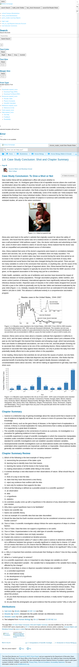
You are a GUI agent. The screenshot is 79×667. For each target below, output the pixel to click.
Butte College (13, 171)
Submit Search (5, 39)
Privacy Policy (33, 662)
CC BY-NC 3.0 (51, 619)
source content (20, 629)
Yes (23, 648)
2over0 (16, 614)
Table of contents (69, 175)
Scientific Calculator (10, 103)
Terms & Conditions (44, 662)
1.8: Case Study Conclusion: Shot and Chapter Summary (30, 625)
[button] (7, 117)
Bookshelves (23, 154)
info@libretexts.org (23, 664)
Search (5, 149)
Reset (3, 52)
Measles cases (10, 617)
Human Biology (39, 154)
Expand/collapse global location (76, 153)
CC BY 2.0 (31, 611)
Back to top (5, 642)
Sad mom (8, 611)
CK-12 (35, 619)
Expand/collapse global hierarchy (4, 154)
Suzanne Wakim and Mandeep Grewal (20, 169)
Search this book (5, 32)
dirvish (17, 611)
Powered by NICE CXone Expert (29, 656)
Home (11, 154)
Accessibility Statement (58, 662)
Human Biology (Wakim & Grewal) (61, 154)
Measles (7, 614)
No (30, 648)
